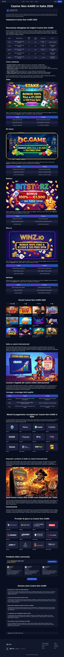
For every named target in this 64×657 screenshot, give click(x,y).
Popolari (11, 303)
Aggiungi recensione (52, 561)
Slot (51, 303)
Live (24, 303)
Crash (38, 303)
